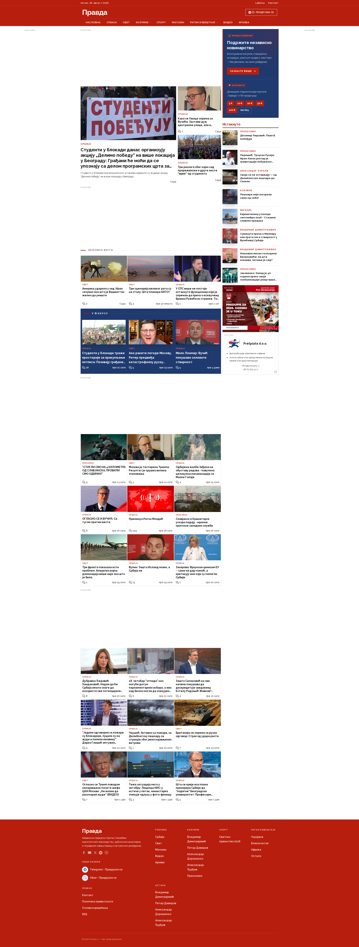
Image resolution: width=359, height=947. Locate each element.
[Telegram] (100, 852)
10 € (239, 103)
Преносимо (194, 875)
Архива (244, 22)
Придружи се (265, 12)
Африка (256, 849)
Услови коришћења (95, 907)
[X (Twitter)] (95, 852)
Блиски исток (260, 843)
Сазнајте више (241, 71)
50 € (259, 103)
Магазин (178, 22)
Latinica (260, 2)
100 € (232, 110)
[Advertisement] (39, 89)
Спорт (161, 22)
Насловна (93, 22)
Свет (126, 22)
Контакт (273, 2)
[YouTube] (89, 852)
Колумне (142, 22)
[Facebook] (83, 852)
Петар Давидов (197, 847)
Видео (228, 22)
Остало (256, 855)
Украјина (257, 836)
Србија (112, 22)
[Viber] (106, 852)
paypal (245, 110)
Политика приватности (97, 901)
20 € (249, 103)
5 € (230, 103)
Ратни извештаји (202, 22)
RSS (84, 914)
